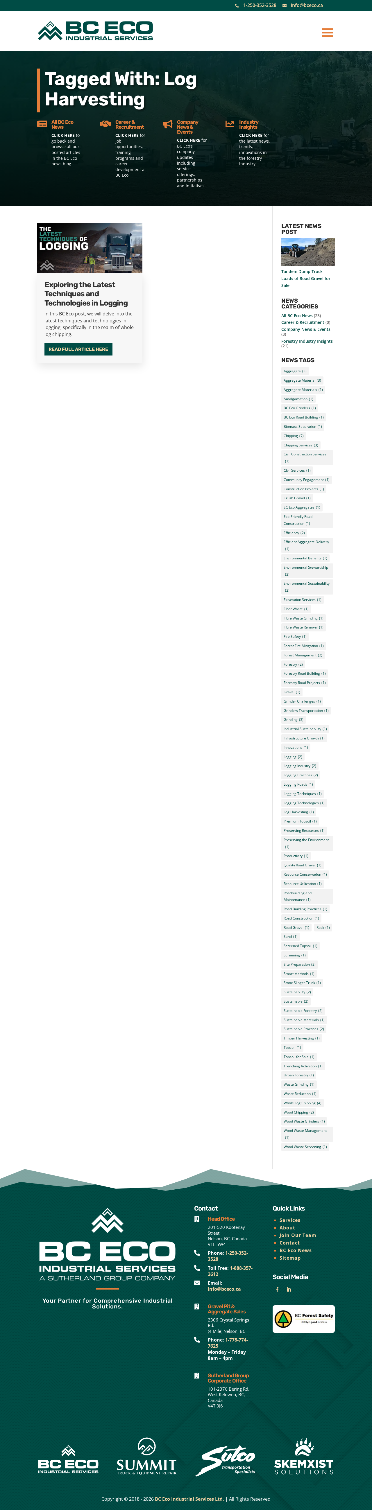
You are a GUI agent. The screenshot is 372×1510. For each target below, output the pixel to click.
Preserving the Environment (306, 843)
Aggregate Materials (303, 389)
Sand (291, 936)
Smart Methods (299, 973)
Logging (293, 756)
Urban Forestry (299, 1075)
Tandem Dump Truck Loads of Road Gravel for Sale (305, 278)
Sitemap (290, 1258)
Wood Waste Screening (305, 1146)
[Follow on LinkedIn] (289, 1289)
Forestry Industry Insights (307, 341)
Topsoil (292, 1047)
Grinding (293, 719)
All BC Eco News (297, 315)
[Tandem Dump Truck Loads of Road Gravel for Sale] (308, 253)
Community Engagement (307, 479)
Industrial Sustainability (305, 728)
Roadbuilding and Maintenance (298, 896)
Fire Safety (295, 636)
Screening (295, 955)
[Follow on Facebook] (277, 1289)
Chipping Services (301, 445)
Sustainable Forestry (303, 1010)
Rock (323, 927)
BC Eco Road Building (304, 417)
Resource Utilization (303, 883)
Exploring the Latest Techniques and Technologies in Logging (86, 293)
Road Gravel (296, 927)
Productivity (296, 855)
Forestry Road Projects (305, 682)
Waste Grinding (299, 1084)
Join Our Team (298, 1235)
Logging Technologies (304, 802)
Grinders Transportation (306, 710)
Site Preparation (300, 964)
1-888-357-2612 (230, 1271)
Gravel (292, 692)
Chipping (294, 435)
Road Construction (301, 918)
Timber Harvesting (302, 1038)
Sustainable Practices (304, 1028)
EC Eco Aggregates (302, 507)
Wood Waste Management (305, 1134)
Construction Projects (304, 488)
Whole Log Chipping (302, 1102)
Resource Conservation (305, 874)
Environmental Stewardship (306, 571)
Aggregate (295, 371)
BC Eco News (296, 1250)
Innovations (296, 747)
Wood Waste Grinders (304, 1121)
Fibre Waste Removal (303, 627)
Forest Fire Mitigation (304, 645)
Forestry (293, 664)
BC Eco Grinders (300, 407)
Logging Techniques (303, 793)
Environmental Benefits (305, 558)
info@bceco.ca (307, 5)
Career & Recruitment (302, 322)
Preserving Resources (304, 830)
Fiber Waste (296, 608)
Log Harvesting (299, 811)
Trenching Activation (303, 1066)
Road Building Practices (305, 908)
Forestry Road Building (305, 673)
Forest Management (303, 655)
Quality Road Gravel (302, 865)
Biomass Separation (303, 426)
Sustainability (297, 992)
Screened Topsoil (300, 945)
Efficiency (294, 532)
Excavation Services (302, 599)
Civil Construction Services (305, 458)
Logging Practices (301, 775)
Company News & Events (305, 329)
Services (290, 1220)
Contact (290, 1243)
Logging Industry (300, 765)
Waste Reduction (300, 1093)
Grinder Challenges (302, 701)
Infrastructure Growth (304, 738)
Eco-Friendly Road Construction (298, 520)
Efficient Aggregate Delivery (306, 545)
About (287, 1227)
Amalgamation (298, 398)
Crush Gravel (297, 497)
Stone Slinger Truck (302, 982)
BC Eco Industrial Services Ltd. (189, 1499)
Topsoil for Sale (299, 1056)
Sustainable (296, 1001)
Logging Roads (298, 784)
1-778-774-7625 (228, 1343)
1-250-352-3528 (259, 5)
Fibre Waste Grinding (303, 618)
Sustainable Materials (304, 1019)
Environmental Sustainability (307, 587)
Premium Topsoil (300, 821)
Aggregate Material (302, 380)
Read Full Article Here (78, 349)
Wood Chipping (299, 1112)
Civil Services (297, 470)
